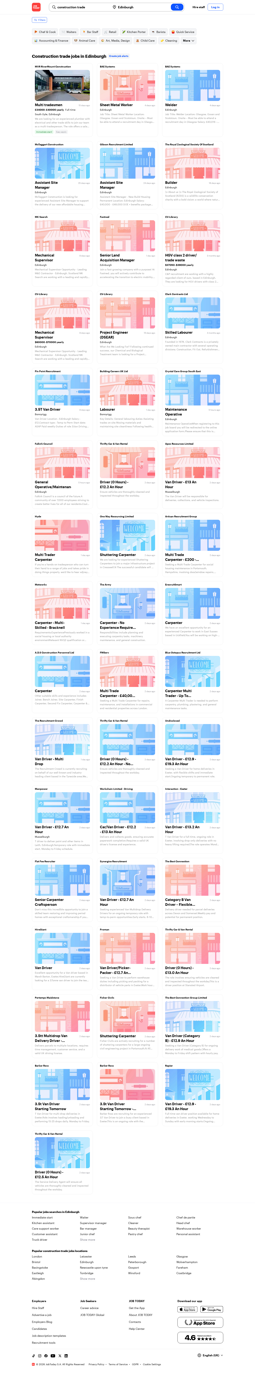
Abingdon (38, 1278)
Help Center (137, 1328)
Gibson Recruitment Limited (116, 144)
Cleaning (171, 40)
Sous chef (134, 1217)
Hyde (38, 516)
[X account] (59, 1355)
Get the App (137, 1308)
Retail (112, 31)
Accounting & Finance (53, 40)
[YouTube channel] (53, 1355)
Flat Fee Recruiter (45, 861)
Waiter (84, 1217)
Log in (215, 7)
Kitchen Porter (136, 31)
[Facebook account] (46, 1355)
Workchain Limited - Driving (116, 788)
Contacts (135, 1321)
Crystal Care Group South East (183, 371)
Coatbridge (183, 1273)
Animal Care (87, 40)
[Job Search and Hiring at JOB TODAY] (36, 7)
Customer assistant (45, 1234)
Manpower (41, 788)
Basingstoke (40, 1267)
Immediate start (42, 1217)
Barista (160, 31)
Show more (87, 1239)
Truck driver (39, 1239)
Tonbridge (86, 1273)
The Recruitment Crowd (49, 720)
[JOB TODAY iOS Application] (187, 1309)
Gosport (133, 1267)
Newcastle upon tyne (94, 1267)
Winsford (134, 1273)
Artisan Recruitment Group (181, 516)
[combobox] (82, 7)
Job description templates (49, 1335)
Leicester (86, 1256)
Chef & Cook (47, 31)
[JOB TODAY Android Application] (211, 1309)
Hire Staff (38, 1308)
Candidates (39, 1328)
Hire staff (199, 7)
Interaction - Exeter (176, 788)
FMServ (104, 652)
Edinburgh (87, 1262)
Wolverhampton (187, 1262)
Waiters (71, 31)
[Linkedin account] (66, 1355)
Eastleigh (38, 1273)
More (186, 40)
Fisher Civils (107, 997)
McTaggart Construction (49, 144)
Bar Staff (92, 31)
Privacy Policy (96, 1364)
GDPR (135, 1364)
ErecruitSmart (173, 584)
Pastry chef (135, 1234)
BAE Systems (107, 66)
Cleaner (133, 1223)
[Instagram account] (39, 1355)
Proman (104, 929)
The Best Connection (177, 861)
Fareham (182, 1267)
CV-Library (171, 216)
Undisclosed (172, 720)
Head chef (183, 1223)
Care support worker (45, 1228)
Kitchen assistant (43, 1223)
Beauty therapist (139, 1228)
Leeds (132, 1256)
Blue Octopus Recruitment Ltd (182, 652)
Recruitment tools (44, 1342)
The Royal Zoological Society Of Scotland (189, 144)
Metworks (41, 584)
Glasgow (182, 1256)
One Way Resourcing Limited (117, 516)
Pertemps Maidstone (47, 997)
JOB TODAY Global (92, 1314)
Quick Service (185, 31)
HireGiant (40, 929)
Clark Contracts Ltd (176, 294)
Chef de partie (185, 1217)
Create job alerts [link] (118, 55)
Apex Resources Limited (179, 443)
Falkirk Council (44, 443)
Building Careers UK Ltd (114, 371)
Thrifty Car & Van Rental (114, 443)
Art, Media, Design (118, 40)
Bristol (36, 1262)
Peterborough (137, 1262)
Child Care (148, 40)
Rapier (169, 1065)
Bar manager (88, 1228)
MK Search (41, 216)
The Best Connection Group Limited (186, 997)
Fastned (104, 216)
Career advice (89, 1308)
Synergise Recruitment (113, 861)
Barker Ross (42, 1065)
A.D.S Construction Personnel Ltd (54, 652)
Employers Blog (42, 1321)
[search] (177, 7)
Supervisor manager (93, 1223)
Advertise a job (42, 1314)
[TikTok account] (33, 1355)
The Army (105, 584)
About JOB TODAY (140, 1314)
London (37, 1256)
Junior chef (87, 1234)
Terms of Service (118, 1364)
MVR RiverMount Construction (53, 66)
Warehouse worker (188, 1228)
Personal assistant (188, 1234)
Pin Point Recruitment (48, 371)
